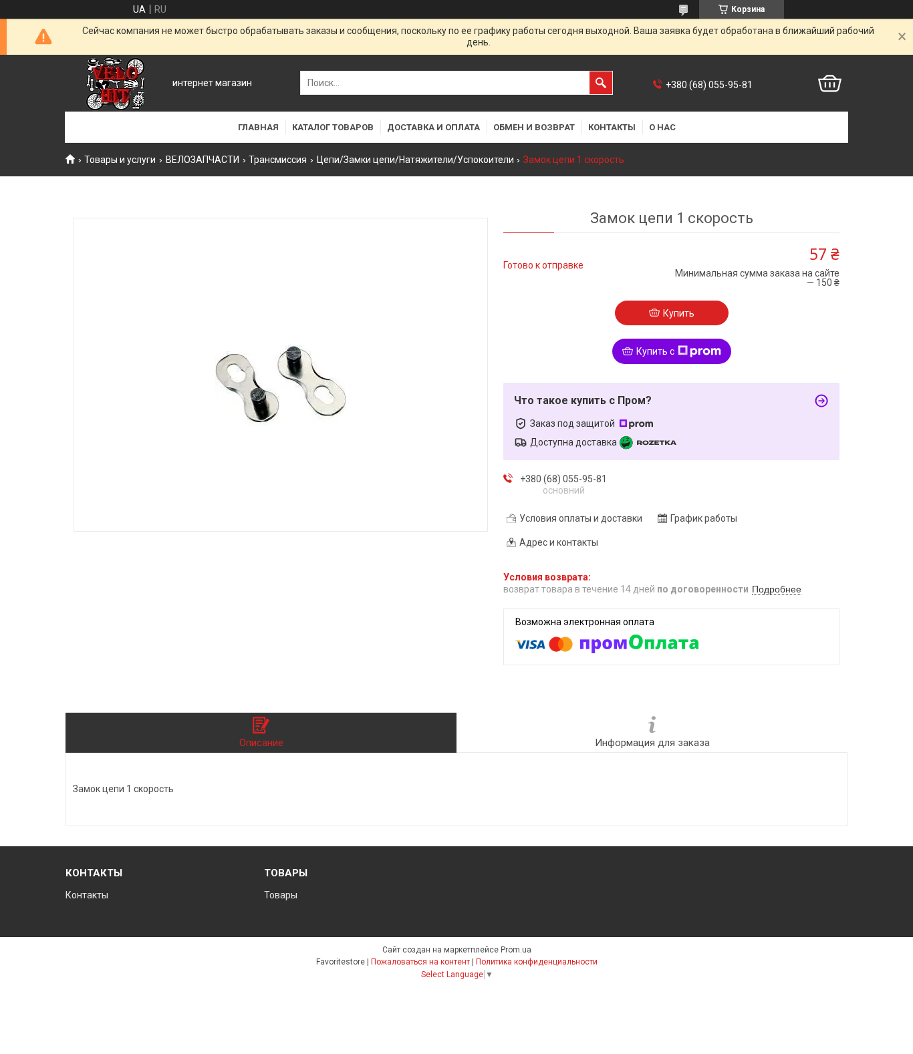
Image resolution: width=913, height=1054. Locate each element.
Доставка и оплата (433, 127)
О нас (662, 127)
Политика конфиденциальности (537, 962)
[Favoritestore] (115, 83)
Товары (280, 895)
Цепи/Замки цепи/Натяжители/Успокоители (415, 159)
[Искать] (601, 82)
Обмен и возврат (534, 127)
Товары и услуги (120, 159)
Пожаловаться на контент (420, 962)
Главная (258, 127)
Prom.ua (516, 949)
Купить (678, 313)
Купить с (655, 351)
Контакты (612, 127)
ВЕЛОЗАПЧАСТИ (202, 159)
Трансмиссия (278, 159)
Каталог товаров (333, 127)
